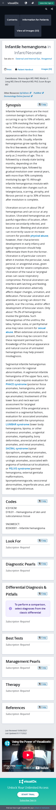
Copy (43, 104)
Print (9, 70)
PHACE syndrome (16, 384)
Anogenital (46, 58)
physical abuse (39, 235)
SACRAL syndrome (17, 448)
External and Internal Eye (28, 58)
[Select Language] (26, 3)
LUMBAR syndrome (17, 424)
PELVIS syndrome (19, 468)
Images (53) (46, 69)
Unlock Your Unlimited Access (27, 788)
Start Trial (28, 794)
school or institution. (42, 808)
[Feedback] (33, 3)
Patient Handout (25, 70)
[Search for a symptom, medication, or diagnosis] (45, 9)
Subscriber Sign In (46, 3)
